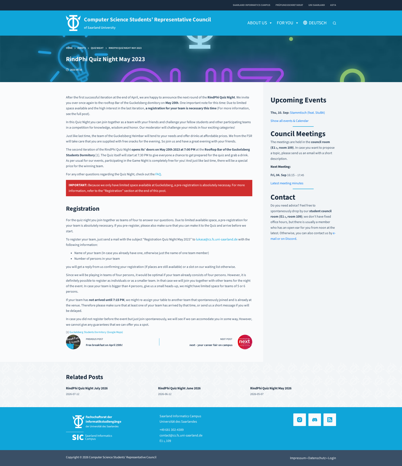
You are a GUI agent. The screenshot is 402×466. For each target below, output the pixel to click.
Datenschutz (317, 458)
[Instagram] (299, 419)
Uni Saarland (316, 5)
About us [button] (257, 23)
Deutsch (318, 23)
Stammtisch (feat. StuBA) (307, 112)
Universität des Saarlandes (178, 421)
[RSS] (329, 419)
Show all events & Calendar (290, 121)
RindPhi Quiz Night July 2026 (87, 388)
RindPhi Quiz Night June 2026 (179, 388)
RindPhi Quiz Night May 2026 (270, 388)
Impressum (298, 458)
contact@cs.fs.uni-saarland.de (181, 435)
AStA (333, 5)
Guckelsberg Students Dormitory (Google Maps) (96, 332)
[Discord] (314, 419)
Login (332, 458)
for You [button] (285, 23)
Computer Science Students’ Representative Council (147, 20)
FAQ (158, 174)
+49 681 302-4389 (172, 429)
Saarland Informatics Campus (251, 5)
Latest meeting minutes (287, 183)
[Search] (334, 23)
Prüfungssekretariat (289, 5)
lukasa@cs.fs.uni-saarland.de (217, 239)
